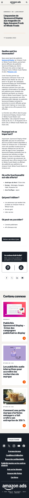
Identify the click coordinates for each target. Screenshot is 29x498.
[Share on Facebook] (6, 278)
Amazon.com (12, 72)
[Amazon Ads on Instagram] (14, 446)
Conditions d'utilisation (14, 455)
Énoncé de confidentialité (14, 459)
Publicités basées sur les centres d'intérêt (13, 464)
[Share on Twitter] (12, 278)
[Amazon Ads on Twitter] (9, 446)
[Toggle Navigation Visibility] (2, 2)
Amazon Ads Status (14, 473)
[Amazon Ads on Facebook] (24, 446)
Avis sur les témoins (14, 469)
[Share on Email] (22, 278)
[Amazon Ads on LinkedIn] (4, 446)
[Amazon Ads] (14, 2)
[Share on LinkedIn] (17, 278)
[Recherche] (26, 2)
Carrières (14, 477)
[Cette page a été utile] (21, 267)
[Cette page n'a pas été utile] (7, 267)
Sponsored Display (8, 60)
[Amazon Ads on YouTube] (19, 446)
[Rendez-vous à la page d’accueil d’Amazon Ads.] (14, 487)
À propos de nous (14, 451)
